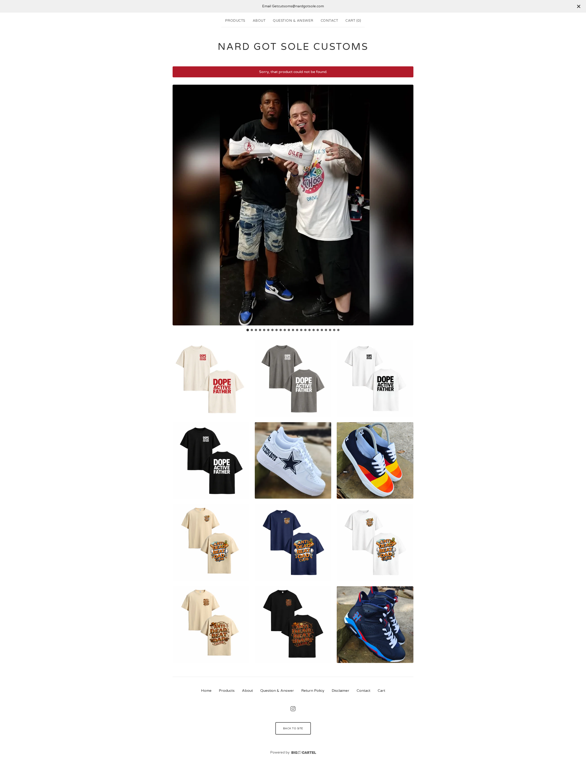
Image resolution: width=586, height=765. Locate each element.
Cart (381, 690)
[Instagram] (293, 708)
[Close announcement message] (578, 6)
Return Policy (312, 690)
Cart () (353, 21)
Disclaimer (340, 690)
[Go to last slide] (179, 205)
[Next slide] (407, 205)
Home (206, 690)
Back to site (293, 728)
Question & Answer (293, 21)
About (259, 21)
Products (235, 21)
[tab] (248, 330)
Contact (329, 21)
